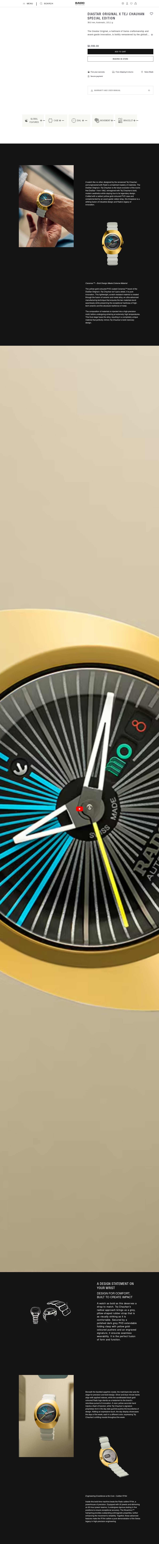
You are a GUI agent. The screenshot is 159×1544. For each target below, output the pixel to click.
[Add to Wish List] (151, 14)
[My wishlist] (131, 3)
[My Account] (127, 3)
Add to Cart (120, 52)
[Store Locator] (123, 3)
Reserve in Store (120, 59)
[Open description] (152, 34)
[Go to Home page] (80, 3)
